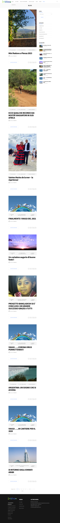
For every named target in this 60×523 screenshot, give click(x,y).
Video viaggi (22, 466)
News (44, 1)
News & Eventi (23, 109)
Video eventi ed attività (21, 215)
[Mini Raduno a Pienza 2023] (22, 28)
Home (12, 1)
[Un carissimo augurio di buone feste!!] (22, 242)
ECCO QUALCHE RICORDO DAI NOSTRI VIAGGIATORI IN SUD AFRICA (21, 115)
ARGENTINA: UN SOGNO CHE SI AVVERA (22, 388)
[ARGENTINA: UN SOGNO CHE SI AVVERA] (22, 373)
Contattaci (14, 4)
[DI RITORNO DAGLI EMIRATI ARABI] (22, 455)
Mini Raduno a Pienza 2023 (20, 53)
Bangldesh (20, 299)
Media (40, 1)
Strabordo (15, 120)
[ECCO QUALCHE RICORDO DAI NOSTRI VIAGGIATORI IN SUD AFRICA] (22, 88)
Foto (20, 109)
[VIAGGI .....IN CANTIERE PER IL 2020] (22, 414)
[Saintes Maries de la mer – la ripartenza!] (22, 152)
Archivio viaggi (31, 1)
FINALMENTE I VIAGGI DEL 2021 (22, 218)
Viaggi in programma (23, 1)
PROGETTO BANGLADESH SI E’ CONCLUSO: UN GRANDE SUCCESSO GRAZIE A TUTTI (21, 306)
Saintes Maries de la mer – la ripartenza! (20, 178)
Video (37, 1)
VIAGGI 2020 (21, 504)
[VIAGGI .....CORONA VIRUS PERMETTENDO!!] (22, 332)
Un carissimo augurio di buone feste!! (21, 258)
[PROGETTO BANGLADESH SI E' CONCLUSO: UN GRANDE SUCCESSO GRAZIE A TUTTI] (22, 286)
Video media (41, 36)
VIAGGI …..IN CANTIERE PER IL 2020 (21, 430)
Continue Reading (13, 62)
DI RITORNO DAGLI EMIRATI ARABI (20, 471)
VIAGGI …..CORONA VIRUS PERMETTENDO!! (20, 348)
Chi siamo (16, 1)
